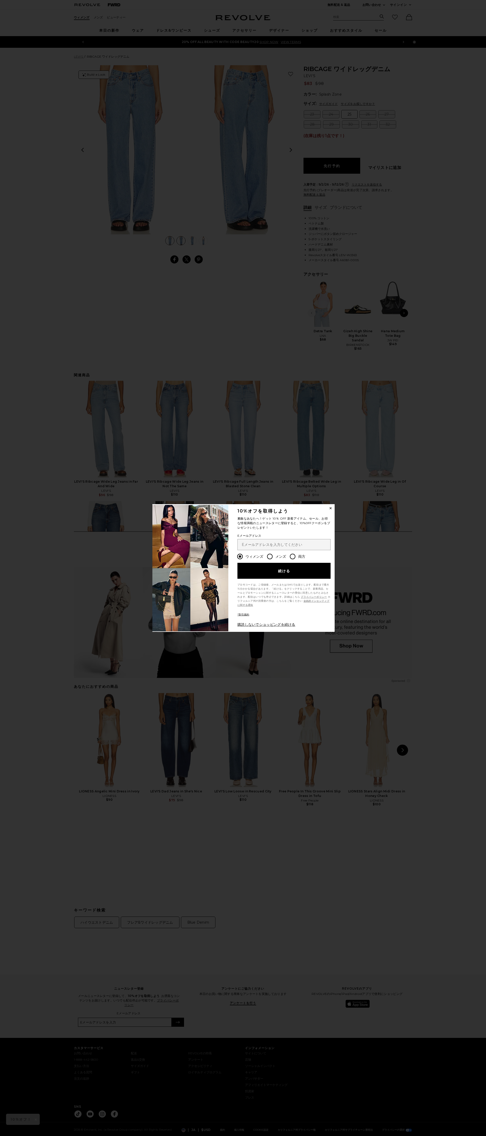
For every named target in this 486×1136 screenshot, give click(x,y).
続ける (284, 571)
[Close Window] (331, 508)
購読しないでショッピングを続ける (266, 624)
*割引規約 (243, 614)
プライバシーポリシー (314, 596)
